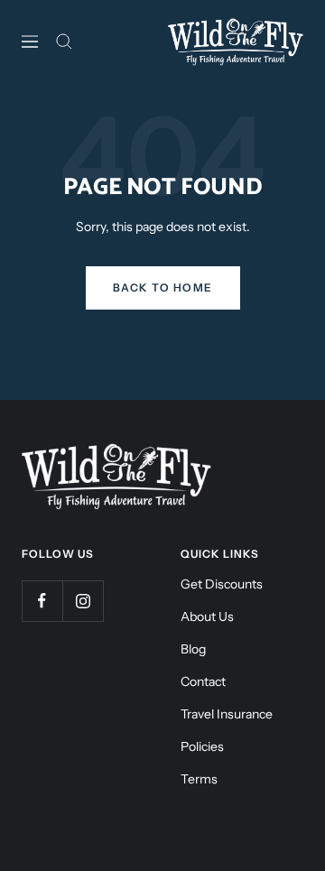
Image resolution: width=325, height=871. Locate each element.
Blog (193, 649)
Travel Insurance (227, 714)
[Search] (64, 41)
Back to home (163, 287)
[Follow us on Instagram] (82, 600)
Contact (203, 681)
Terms (199, 779)
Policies (202, 746)
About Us (207, 616)
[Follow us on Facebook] (42, 600)
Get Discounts (222, 584)
